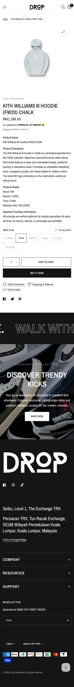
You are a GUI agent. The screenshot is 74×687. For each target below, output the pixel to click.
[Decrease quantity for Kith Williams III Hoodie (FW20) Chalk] (6, 262)
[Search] (63, 7)
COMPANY (11, 559)
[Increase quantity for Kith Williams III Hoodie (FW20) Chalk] (16, 262)
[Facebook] (7, 485)
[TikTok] (25, 485)
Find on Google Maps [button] (15, 539)
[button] (37, 416)
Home (5, 19)
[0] (68, 7)
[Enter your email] (67, 620)
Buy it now (37, 273)
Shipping (6, 129)
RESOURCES (13, 573)
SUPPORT (11, 586)
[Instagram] (16, 485)
